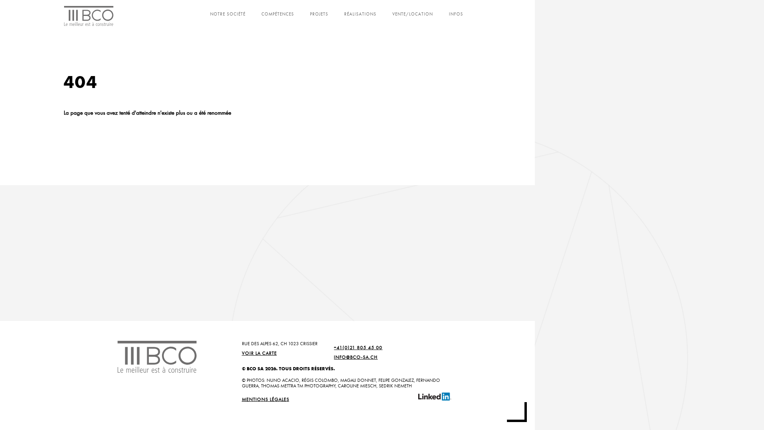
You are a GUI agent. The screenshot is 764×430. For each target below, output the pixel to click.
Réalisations (360, 14)
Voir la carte (259, 353)
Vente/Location (412, 14)
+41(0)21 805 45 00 (358, 347)
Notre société (228, 14)
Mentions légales (265, 399)
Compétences (277, 14)
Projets (319, 14)
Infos (456, 14)
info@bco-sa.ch (356, 357)
